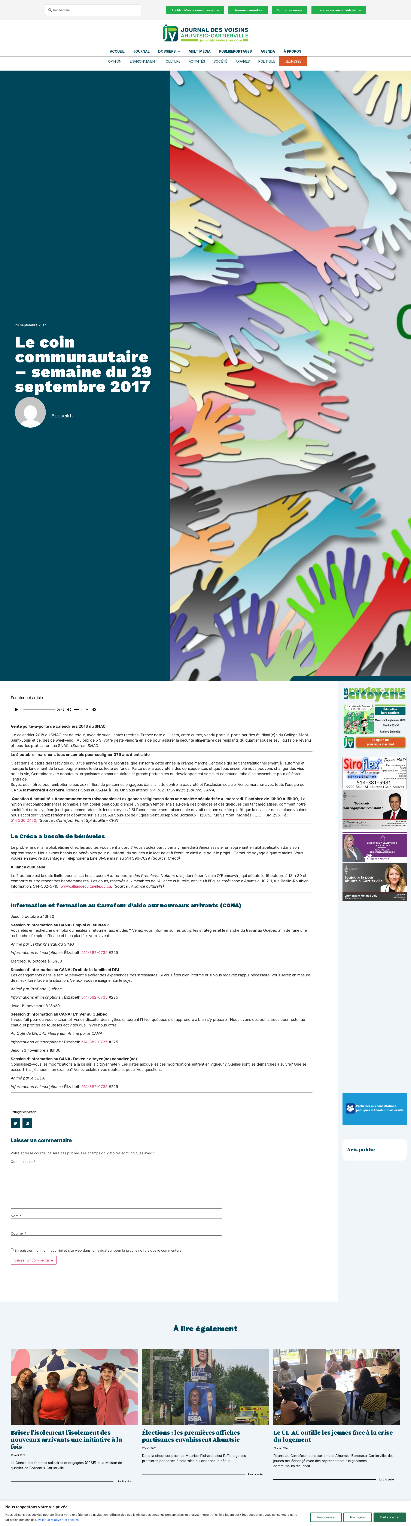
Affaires (243, 61)
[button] (15, 1123)
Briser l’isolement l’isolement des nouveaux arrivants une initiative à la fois (66, 1440)
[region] (205, 1513)
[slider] (38, 710)
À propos (292, 51)
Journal (141, 51)
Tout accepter (389, 1517)
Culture (173, 61)
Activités (197, 61)
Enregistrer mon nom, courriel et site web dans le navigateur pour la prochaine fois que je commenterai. (99, 1250)
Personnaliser (325, 1517)
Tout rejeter (358, 1517)
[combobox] (93, 10)
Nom (16, 1216)
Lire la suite (124, 1481)
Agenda (268, 51)
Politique (266, 61)
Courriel (18, 1233)
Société (220, 61)
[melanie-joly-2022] (374, 900)
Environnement (143, 61)
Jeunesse (293, 61)
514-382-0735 (94, 952)
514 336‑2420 (23, 820)
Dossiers (167, 51)
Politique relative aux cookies (58, 1520)
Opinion (114, 61)
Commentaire (23, 1161)
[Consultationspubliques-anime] (374, 1124)
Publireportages (235, 51)
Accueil (117, 51)
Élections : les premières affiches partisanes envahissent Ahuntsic (191, 1436)
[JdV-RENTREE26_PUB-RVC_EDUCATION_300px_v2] (374, 748)
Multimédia (200, 51)
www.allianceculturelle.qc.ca (86, 886)
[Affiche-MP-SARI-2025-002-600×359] (374, 827)
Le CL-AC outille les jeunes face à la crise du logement (333, 1436)
